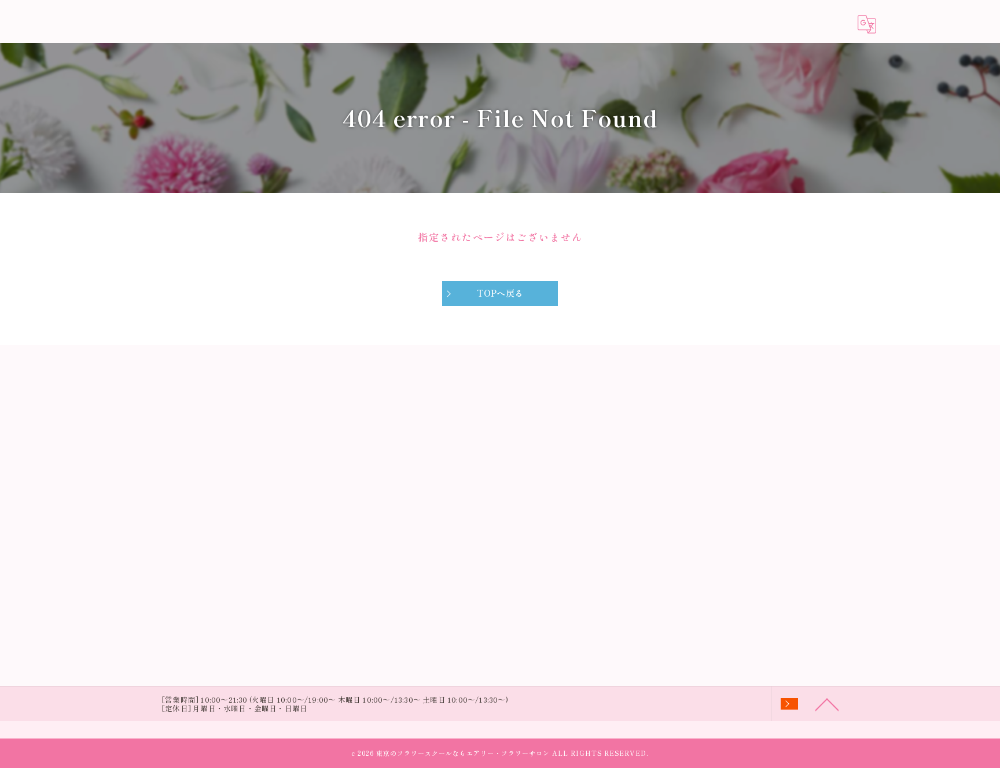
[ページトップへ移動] (827, 703)
